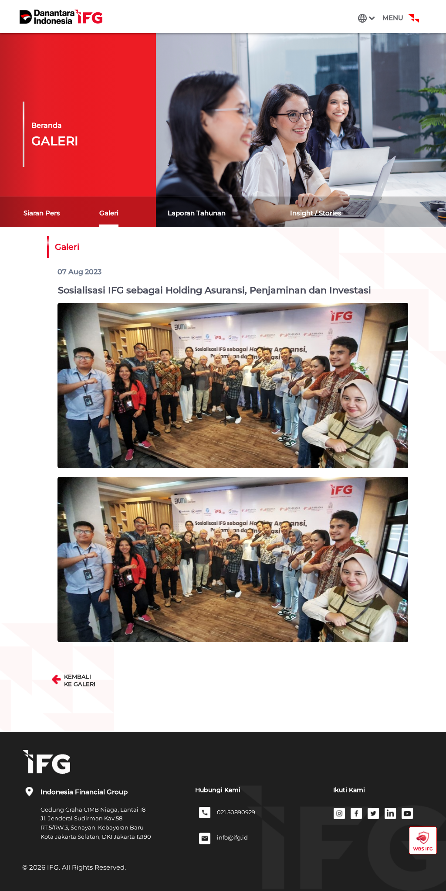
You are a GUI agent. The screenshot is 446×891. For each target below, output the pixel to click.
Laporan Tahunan (197, 213)
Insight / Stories (315, 213)
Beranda (46, 125)
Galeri (108, 213)
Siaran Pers (42, 213)
